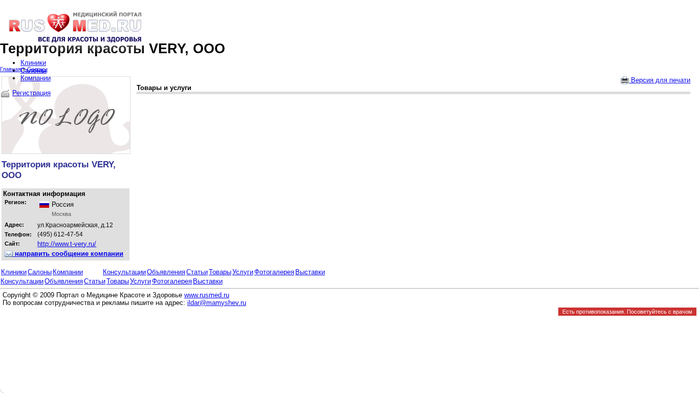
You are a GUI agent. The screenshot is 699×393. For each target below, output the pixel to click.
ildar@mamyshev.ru (216, 303)
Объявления (166, 272)
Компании (68, 272)
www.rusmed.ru (206, 295)
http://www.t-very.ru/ (66, 244)
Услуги (242, 272)
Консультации (124, 272)
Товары (220, 272)
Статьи (197, 272)
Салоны (40, 272)
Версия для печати (659, 80)
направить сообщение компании (68, 253)
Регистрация (31, 93)
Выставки (310, 272)
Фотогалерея (274, 272)
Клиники (14, 272)
